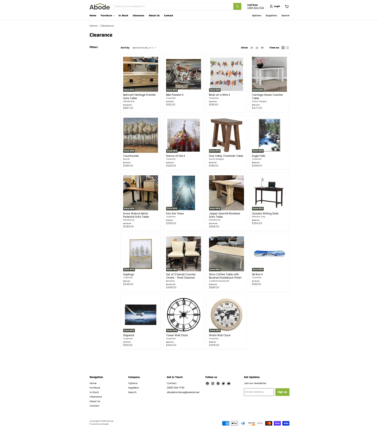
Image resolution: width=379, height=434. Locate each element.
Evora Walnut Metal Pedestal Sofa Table (136, 215)
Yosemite (171, 98)
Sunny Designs (259, 101)
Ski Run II (257, 274)
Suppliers (271, 15)
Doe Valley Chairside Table (226, 156)
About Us (154, 15)
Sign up (282, 392)
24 (251, 47)
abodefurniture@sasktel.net (183, 392)
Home (93, 15)
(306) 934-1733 (255, 7)
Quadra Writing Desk (265, 213)
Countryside (131, 156)
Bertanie (170, 280)
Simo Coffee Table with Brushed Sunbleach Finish (225, 276)
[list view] (287, 48)
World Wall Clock (219, 335)
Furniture (107, 15)
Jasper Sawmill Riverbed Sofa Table (224, 215)
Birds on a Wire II (219, 95)
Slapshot (128, 335)
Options (256, 15)
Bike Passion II (174, 95)
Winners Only (258, 216)
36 (257, 47)
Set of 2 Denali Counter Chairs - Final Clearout (181, 276)
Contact (168, 15)
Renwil (126, 159)
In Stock (123, 15)
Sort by (125, 47)
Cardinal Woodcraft (219, 280)
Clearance (138, 15)
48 (262, 47)
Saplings (128, 274)
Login (277, 6)
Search (285, 15)
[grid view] (283, 48)
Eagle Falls (258, 156)
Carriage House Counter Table (267, 96)
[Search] (237, 6)
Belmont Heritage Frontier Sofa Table (139, 96)
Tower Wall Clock (177, 335)
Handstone (128, 101)
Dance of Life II (175, 156)
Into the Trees (175, 213)
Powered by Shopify (99, 424)
